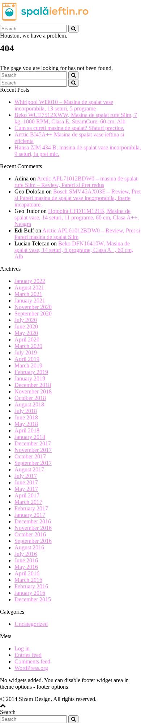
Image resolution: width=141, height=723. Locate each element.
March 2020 (28, 346)
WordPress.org (31, 668)
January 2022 (29, 281)
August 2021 (29, 287)
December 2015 (32, 599)
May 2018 (26, 424)
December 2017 (32, 443)
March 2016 (28, 580)
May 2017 (26, 489)
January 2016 (29, 593)
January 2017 (29, 515)
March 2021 (28, 294)
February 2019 (31, 372)
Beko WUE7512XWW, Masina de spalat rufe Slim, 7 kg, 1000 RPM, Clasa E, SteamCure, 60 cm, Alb (75, 118)
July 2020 (25, 320)
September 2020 (33, 313)
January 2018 (29, 437)
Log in (22, 648)
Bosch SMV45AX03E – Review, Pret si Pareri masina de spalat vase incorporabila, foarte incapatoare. (77, 198)
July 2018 (25, 411)
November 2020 (33, 307)
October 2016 (30, 534)
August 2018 (29, 404)
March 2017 (28, 502)
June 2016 (26, 560)
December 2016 (32, 521)
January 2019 (29, 378)
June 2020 (26, 326)
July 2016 (25, 554)
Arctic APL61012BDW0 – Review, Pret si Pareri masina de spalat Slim (77, 233)
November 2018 (33, 391)
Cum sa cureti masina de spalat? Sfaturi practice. (69, 128)
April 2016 (26, 573)
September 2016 (33, 541)
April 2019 (26, 359)
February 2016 (31, 586)
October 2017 (30, 456)
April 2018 (26, 430)
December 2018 (32, 385)
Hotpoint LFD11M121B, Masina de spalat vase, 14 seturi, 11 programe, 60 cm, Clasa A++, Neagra (76, 217)
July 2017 (25, 476)
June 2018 (26, 417)
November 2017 (33, 450)
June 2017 (26, 482)
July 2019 (25, 352)
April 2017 (26, 495)
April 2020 (26, 339)
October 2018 (30, 398)
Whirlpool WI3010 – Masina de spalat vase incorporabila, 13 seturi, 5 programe (63, 105)
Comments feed (32, 661)
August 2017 (29, 469)
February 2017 (31, 508)
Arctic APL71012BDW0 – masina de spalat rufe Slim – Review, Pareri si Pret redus (75, 181)
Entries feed (28, 655)
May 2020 (26, 333)
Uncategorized (31, 624)
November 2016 (33, 528)
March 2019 (28, 365)
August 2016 (29, 547)
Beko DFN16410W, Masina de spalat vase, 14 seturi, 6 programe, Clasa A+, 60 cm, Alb (73, 250)
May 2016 (26, 567)
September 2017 (33, 463)
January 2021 (29, 300)
